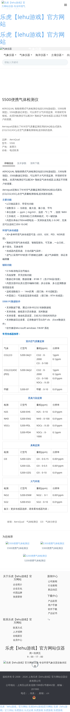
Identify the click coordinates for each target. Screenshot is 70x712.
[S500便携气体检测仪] (17, 543)
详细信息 (8, 163)
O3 (41, 521)
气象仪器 (9, 55)
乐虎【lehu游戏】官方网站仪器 (35, 648)
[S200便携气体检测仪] (35, 556)
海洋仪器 (40, 55)
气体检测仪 (32, 521)
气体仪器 (25, 55)
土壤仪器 (56, 55)
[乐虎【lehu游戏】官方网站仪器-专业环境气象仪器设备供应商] (14, 5)
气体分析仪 (51, 521)
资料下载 (34, 163)
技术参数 (21, 163)
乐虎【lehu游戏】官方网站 (32, 20)
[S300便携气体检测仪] (52, 543)
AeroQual (19, 521)
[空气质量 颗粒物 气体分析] (35, 49)
